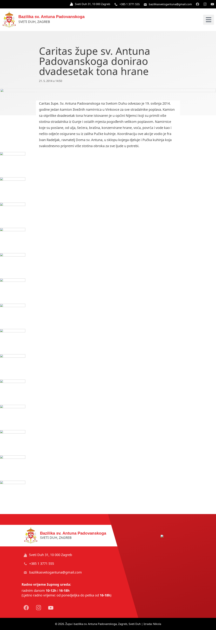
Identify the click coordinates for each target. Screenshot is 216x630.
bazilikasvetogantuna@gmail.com (170, 4)
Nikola (157, 624)
